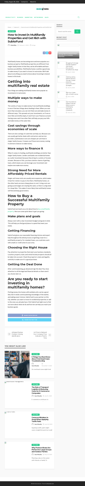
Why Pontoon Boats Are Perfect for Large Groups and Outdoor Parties (41, 450)
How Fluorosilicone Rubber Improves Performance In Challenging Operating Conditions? (71, 106)
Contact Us (24, 2)
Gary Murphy (35, 366)
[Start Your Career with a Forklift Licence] (62, 94)
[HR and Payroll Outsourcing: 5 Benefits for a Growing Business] (68, 51)
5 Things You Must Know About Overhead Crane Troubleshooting (41, 359)
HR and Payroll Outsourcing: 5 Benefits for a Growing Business (68, 55)
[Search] (78, 17)
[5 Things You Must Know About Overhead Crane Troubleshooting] (17, 364)
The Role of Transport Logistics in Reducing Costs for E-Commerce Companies (40, 390)
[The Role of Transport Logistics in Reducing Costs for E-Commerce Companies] (14, 382)
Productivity (10, 17)
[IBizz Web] (42, 9)
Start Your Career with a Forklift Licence (72, 93)
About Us (33, 2)
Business (20, 17)
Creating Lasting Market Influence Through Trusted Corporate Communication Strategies (70, 81)
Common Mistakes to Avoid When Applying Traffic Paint (40, 419)
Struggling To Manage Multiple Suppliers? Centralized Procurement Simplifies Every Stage (72, 66)
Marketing (28, 17)
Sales (46, 17)
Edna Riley (13, 45)
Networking (38, 17)
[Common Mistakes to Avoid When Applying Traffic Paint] (10, 412)
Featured (12, 31)
